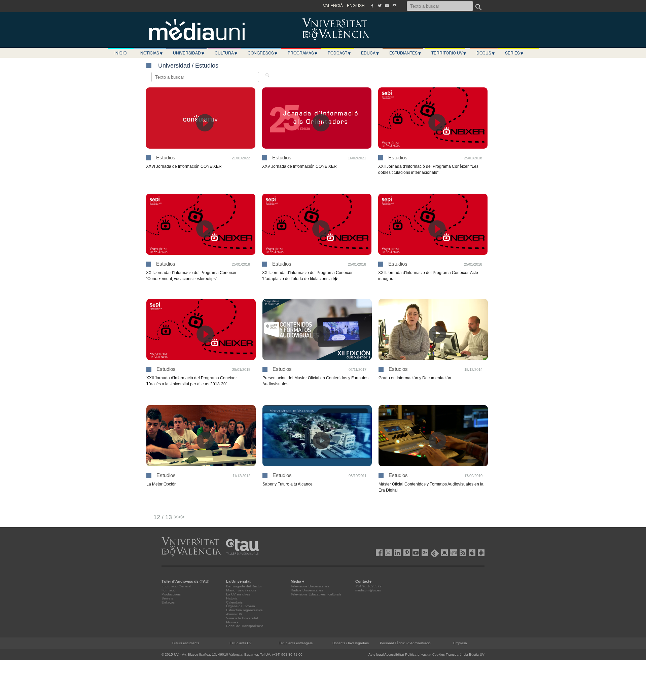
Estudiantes (405, 52)
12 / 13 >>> (169, 517)
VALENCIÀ (333, 5)
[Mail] (394, 5)
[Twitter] (379, 5)
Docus (485, 52)
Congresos (262, 52)
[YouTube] (387, 5)
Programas (302, 52)
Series (514, 52)
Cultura (226, 52)
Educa (370, 52)
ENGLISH (356, 5)
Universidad (188, 52)
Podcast (339, 52)
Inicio (120, 52)
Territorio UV (448, 52)
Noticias (151, 52)
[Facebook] (372, 5)
